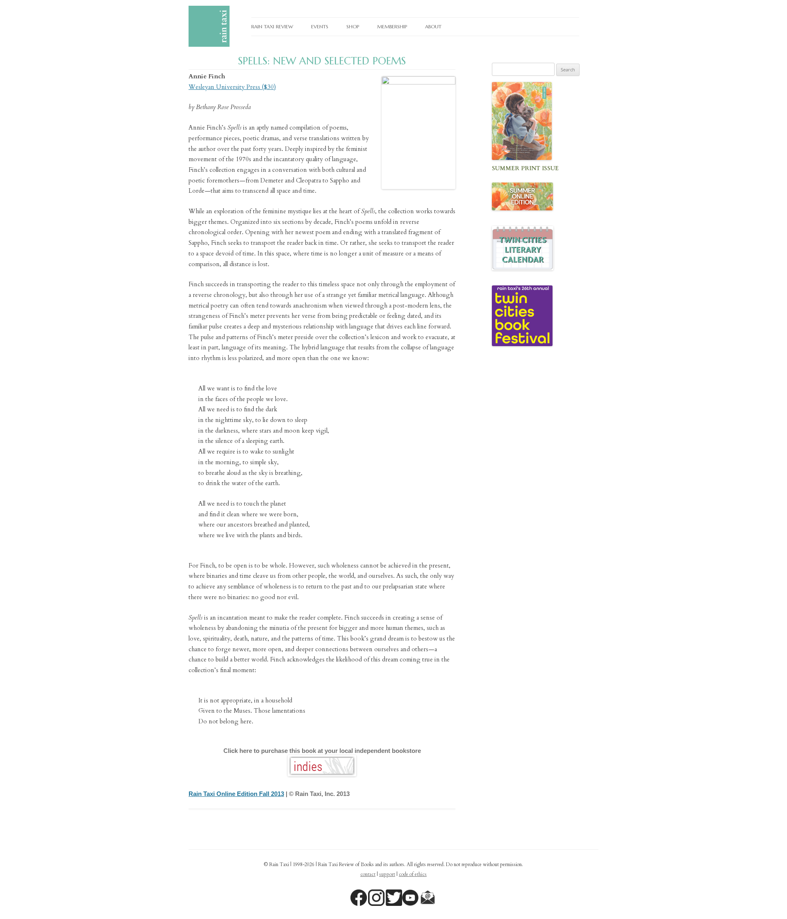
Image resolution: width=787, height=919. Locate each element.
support (387, 874)
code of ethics (413, 874)
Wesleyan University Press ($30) (232, 87)
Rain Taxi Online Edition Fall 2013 (236, 793)
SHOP (352, 26)
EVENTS (319, 26)
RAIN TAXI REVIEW (272, 26)
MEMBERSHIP (392, 26)
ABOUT (433, 26)
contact (367, 874)
